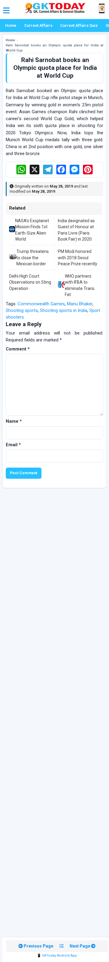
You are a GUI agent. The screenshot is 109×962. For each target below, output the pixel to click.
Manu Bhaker (79, 304)
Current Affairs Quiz (79, 25)
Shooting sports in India (63, 310)
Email (13, 444)
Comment (18, 349)
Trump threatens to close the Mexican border (32, 257)
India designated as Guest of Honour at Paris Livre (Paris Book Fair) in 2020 (76, 229)
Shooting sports (22, 310)
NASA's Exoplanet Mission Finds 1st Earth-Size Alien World (32, 229)
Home (10, 25)
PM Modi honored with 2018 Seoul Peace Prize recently (77, 257)
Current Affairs (38, 25)
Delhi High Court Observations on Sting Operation (30, 282)
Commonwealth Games (41, 304)
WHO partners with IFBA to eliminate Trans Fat (79, 285)
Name (14, 421)
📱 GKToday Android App (57, 955)
